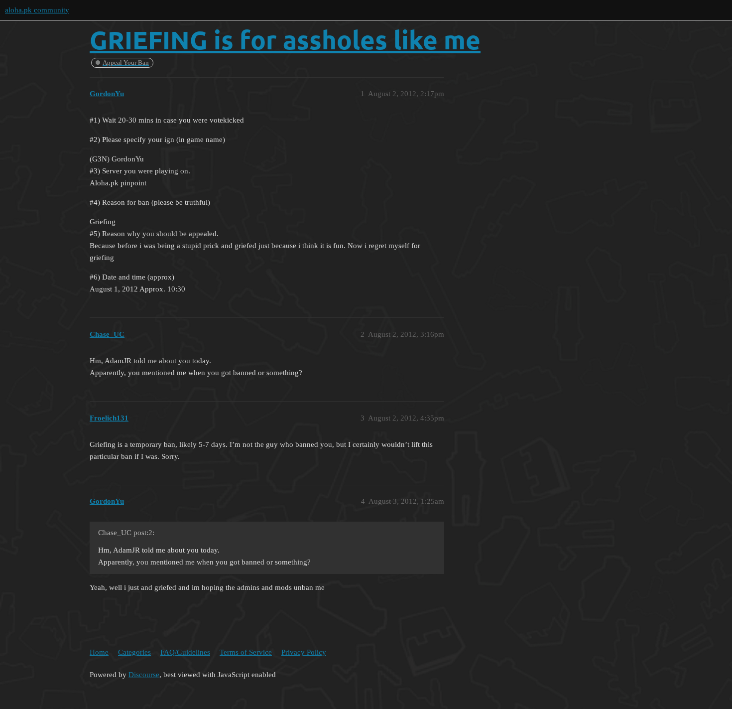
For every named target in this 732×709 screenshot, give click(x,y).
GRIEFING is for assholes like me (285, 39)
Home (99, 652)
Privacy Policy (303, 652)
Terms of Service (246, 652)
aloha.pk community (37, 10)
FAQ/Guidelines (185, 652)
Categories (134, 652)
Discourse (143, 675)
